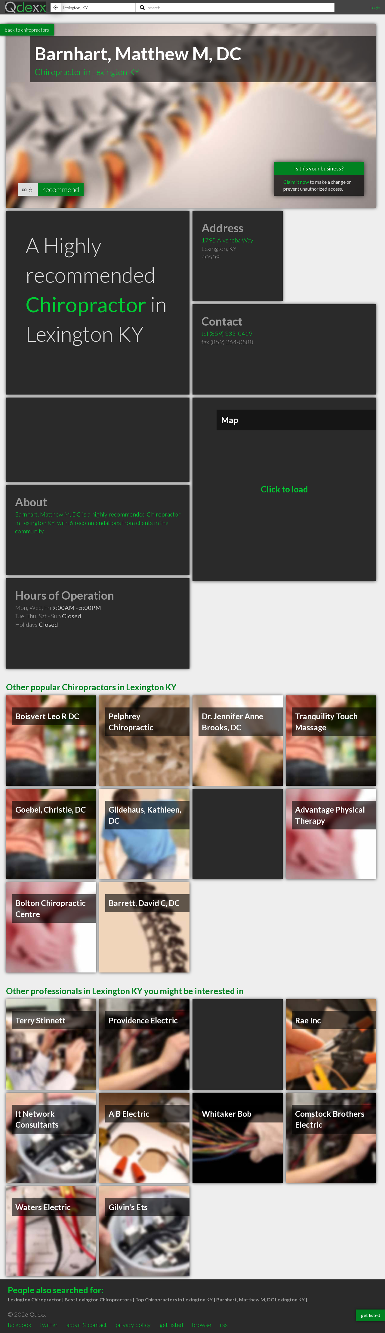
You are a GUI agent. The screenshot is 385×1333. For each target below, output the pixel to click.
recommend (60, 189)
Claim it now (296, 182)
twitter (49, 1324)
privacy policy (133, 1324)
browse (201, 1324)
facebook (19, 1324)
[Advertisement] (97, 440)
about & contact (86, 1324)
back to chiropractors (27, 30)
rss (224, 1324)
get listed (171, 1324)
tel (227, 333)
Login (374, 7)
